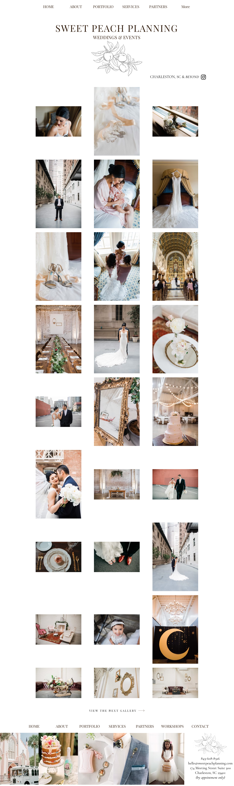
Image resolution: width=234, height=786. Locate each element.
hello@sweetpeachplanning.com (210, 763)
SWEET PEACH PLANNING (116, 28)
